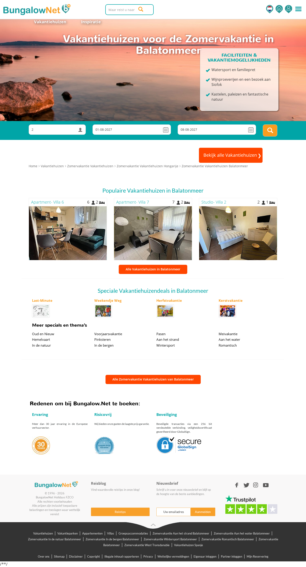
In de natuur (41, 345)
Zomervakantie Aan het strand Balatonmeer (181, 533)
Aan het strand (167, 339)
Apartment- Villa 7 (132, 202)
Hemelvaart (41, 339)
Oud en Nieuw (43, 334)
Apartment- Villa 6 (47, 202)
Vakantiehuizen (50, 21)
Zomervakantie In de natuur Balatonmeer (54, 539)
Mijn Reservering (257, 556)
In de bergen (104, 345)
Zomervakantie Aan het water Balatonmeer (242, 533)
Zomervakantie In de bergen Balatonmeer (112, 539)
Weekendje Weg (107, 300)
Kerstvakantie (231, 300)
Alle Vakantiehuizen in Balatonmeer (153, 269)
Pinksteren (102, 339)
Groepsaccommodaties (133, 533)
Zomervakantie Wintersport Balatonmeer (170, 539)
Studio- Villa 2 (213, 202)
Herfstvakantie (169, 300)
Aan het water (229, 339)
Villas (110, 533)
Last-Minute (42, 300)
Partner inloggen (231, 556)
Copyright (93, 556)
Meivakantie (228, 334)
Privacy (148, 556)
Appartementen (92, 533)
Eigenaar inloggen (205, 556)
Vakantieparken (67, 533)
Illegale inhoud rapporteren (121, 556)
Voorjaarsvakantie (108, 334)
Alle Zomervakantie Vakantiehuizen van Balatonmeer (153, 379)
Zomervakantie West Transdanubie (147, 545)
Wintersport (165, 345)
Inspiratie (91, 21)
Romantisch (228, 345)
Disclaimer (76, 556)
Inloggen (288, 9)
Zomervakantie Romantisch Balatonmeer (227, 539)
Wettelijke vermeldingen (173, 556)
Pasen (161, 334)
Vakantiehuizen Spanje (188, 545)
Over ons (44, 556)
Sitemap (59, 556)
